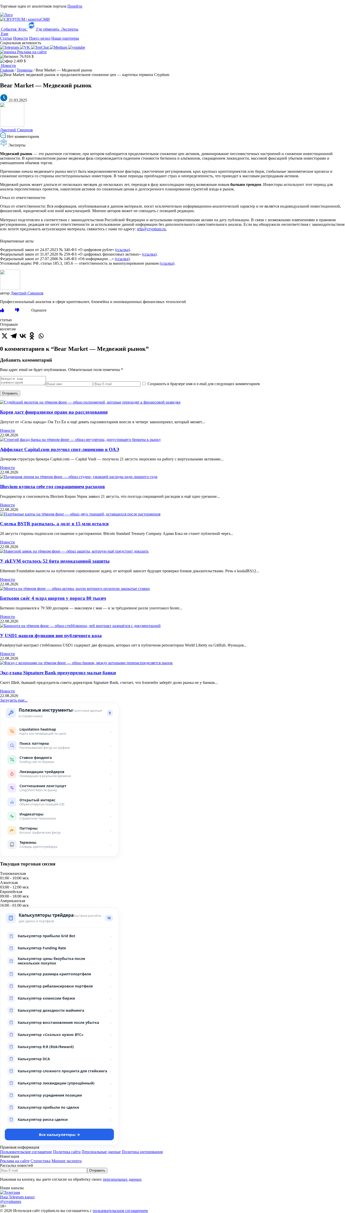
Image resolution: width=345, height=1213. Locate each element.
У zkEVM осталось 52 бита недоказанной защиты (55, 561)
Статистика (41, 1161)
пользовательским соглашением (120, 1210)
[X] (4, 335)
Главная (7, 70)
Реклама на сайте (31, 52)
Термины (25, 70)
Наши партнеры (65, 38)
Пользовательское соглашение (26, 1152)
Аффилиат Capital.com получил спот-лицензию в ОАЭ (59, 449)
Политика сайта (67, 1152)
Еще (4, 34)
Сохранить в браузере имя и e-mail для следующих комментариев (203, 384)
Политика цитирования (142, 1152)
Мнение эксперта (67, 1161)
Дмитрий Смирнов (16, 130)
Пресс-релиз (39, 38)
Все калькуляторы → (59, 1134)
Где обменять (47, 29)
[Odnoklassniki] (31, 335)
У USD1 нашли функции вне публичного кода (51, 635)
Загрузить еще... (14, 700)
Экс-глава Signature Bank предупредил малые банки (58, 672)
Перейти (74, 6)
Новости (20, 38)
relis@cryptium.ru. (152, 229)
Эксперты (69, 29)
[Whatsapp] (40, 335)
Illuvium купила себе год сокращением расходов (52, 486)
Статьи (6, 38)
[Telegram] (13, 335)
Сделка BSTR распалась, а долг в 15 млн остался (54, 523)
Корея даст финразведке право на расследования (54, 412)
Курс (22, 29)
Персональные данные (101, 1152)
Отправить (10, 393)
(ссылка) (122, 249)
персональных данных (122, 1179)
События (8, 29)
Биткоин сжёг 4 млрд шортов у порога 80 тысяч (53, 598)
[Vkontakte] (22, 335)
